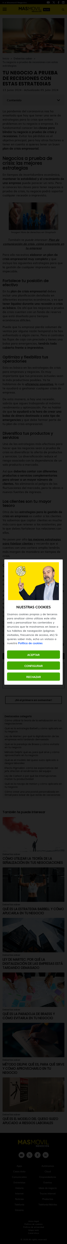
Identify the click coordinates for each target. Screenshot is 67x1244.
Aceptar (33, 654)
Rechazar (33, 676)
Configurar (33, 665)
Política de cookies (30, 643)
